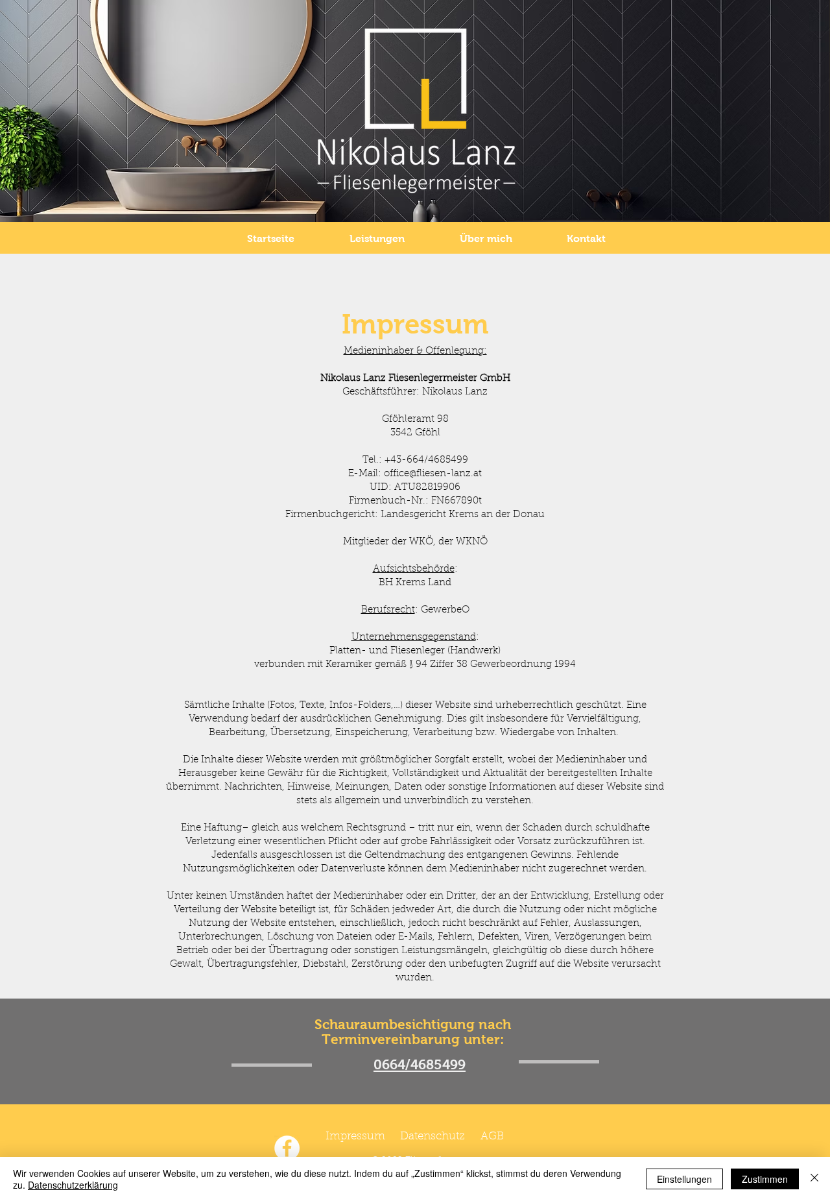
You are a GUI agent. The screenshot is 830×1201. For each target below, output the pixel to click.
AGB (492, 1136)
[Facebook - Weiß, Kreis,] (287, 1148)
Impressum (355, 1136)
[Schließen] (814, 1179)
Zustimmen (765, 1178)
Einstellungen (684, 1178)
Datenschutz (432, 1136)
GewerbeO (445, 610)
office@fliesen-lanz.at (433, 474)
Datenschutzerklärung (73, 1184)
